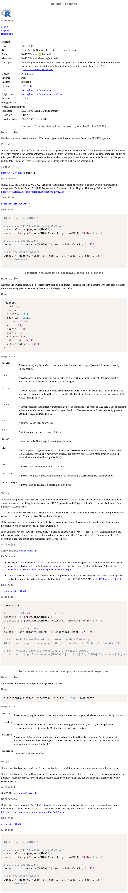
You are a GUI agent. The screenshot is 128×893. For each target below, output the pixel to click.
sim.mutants (7, 33)
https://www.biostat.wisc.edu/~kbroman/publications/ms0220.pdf (33, 191)
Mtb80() (23, 591)
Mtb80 (4, 26)
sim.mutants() (22, 204)
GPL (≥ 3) (26, 86)
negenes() (6, 204)
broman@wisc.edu (27, 550)
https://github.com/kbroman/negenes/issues (42, 94)
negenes (5, 30)
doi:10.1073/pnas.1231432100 (38, 69)
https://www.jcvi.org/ (11, 172)
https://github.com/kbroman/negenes (39, 90)
